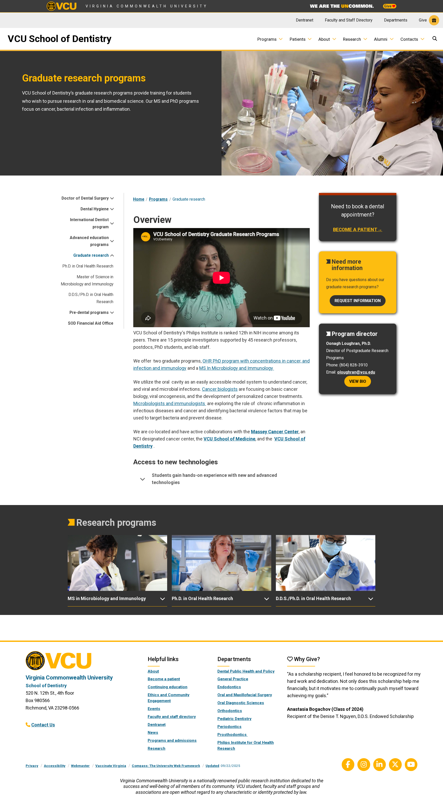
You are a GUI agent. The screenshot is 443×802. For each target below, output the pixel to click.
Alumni (380, 39)
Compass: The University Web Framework (166, 766)
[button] (221, 479)
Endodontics (229, 687)
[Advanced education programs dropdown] (111, 241)
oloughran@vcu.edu (356, 372)
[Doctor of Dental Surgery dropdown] (111, 198)
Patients (298, 39)
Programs (267, 39)
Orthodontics (229, 710)
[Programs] (282, 39)
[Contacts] (424, 39)
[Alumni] (393, 39)
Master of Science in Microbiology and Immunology (87, 280)
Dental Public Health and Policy (246, 671)
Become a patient (164, 679)
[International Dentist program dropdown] (111, 223)
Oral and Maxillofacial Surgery (244, 695)
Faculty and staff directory (172, 716)
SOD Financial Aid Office (90, 323)
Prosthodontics (232, 734)
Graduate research (91, 255)
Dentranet (304, 20)
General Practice (232, 679)
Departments (395, 20)
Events (154, 708)
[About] (336, 39)
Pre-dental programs (89, 312)
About (324, 39)
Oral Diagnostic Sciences (240, 703)
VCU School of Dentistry (60, 38)
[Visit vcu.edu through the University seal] (82, 662)
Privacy (32, 766)
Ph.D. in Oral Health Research (87, 266)
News (153, 732)
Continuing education (167, 687)
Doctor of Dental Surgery (85, 198)
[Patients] (311, 39)
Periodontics (229, 726)
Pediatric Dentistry (234, 718)
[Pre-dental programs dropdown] (111, 312)
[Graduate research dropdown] (111, 255)
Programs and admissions (172, 740)
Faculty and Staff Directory (348, 20)
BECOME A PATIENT (355, 229)
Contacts (409, 39)
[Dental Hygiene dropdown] (111, 209)
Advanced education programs (89, 241)
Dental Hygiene (94, 209)
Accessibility (54, 766)
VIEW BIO (357, 381)
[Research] (367, 39)
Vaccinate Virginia (110, 766)
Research (352, 39)
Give (388, 6)
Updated (212, 766)
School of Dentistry (46, 685)
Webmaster (80, 766)
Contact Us (43, 724)
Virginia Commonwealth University (147, 6)
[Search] (435, 39)
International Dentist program (89, 223)
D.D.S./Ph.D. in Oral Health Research (90, 298)
